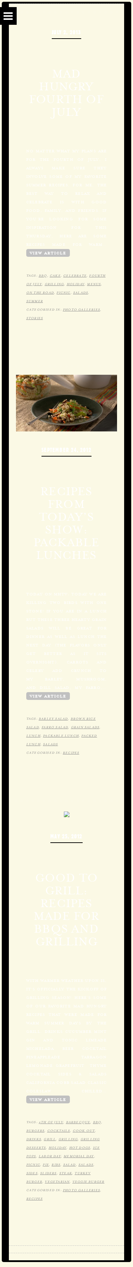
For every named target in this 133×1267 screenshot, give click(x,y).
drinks (33, 1139)
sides (32, 1173)
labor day (50, 1156)
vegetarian (57, 1181)
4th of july (51, 1122)
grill (50, 1139)
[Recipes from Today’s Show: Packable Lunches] (66, 402)
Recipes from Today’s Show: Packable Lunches (66, 523)
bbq (43, 275)
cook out (84, 1130)
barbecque (78, 1122)
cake (55, 275)
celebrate (75, 275)
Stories (34, 318)
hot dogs (79, 1147)
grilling (54, 284)
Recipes (71, 752)
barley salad (53, 718)
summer (34, 301)
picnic (63, 292)
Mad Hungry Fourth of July (66, 92)
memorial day (78, 1156)
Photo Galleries (81, 309)
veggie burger (88, 1181)
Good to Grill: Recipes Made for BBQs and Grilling (67, 909)
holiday (75, 284)
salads (80, 292)
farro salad (54, 727)
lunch (33, 735)
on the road (40, 292)
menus (94, 284)
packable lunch (61, 735)
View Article (48, 253)
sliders (48, 1173)
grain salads (85, 727)
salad (69, 1164)
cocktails (58, 1130)
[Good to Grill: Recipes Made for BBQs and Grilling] (67, 813)
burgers (35, 1130)
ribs (55, 1164)
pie (46, 1164)
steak (65, 1173)
